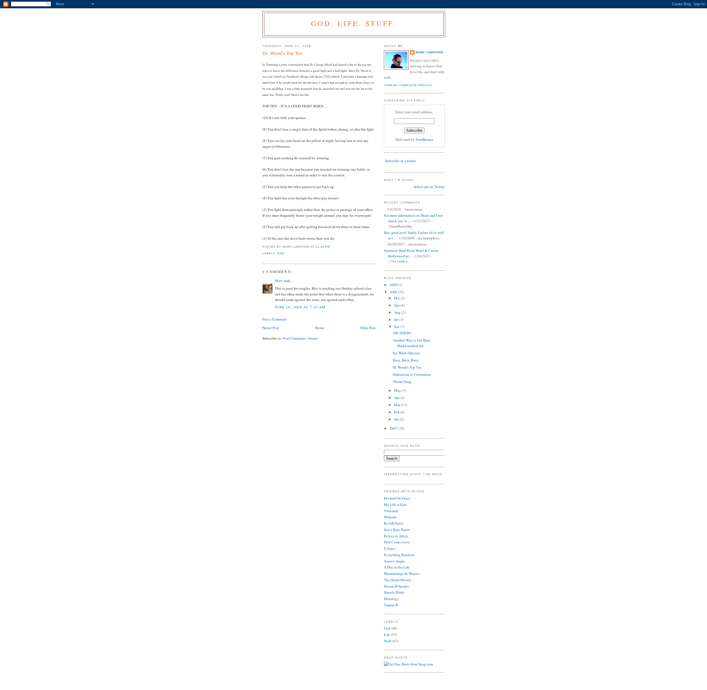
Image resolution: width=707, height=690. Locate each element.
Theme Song (402, 381)
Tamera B (391, 604)
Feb (397, 411)
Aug (397, 312)
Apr (397, 397)
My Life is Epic (395, 504)
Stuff (387, 640)
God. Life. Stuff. (353, 23)
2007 (394, 428)
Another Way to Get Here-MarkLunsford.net (412, 343)
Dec (397, 297)
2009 (394, 284)
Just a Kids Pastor (397, 529)
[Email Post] (331, 246)
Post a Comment (274, 319)
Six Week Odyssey (406, 352)
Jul (396, 319)
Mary (279, 280)
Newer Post (270, 327)
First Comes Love (397, 542)
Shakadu (390, 516)
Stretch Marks (394, 592)
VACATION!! (402, 333)
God (280, 253)
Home (319, 327)
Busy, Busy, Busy (406, 360)
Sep (397, 305)
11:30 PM (323, 246)
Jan (397, 419)
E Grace (389, 548)
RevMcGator (393, 523)
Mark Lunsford (429, 52)
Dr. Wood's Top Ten (282, 53)
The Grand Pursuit (397, 579)
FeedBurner (424, 139)
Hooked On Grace (397, 498)
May (398, 390)
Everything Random (399, 554)
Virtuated (391, 510)
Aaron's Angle (394, 561)
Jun (397, 326)
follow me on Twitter (429, 186)
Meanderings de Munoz (402, 573)
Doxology (391, 598)
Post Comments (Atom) (300, 338)
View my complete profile (408, 85)
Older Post (368, 327)
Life (387, 634)
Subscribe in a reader (400, 160)
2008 (394, 291)
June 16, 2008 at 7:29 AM (300, 307)
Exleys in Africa (396, 535)
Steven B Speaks (396, 586)
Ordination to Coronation (412, 374)
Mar (397, 404)
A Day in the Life (397, 567)
